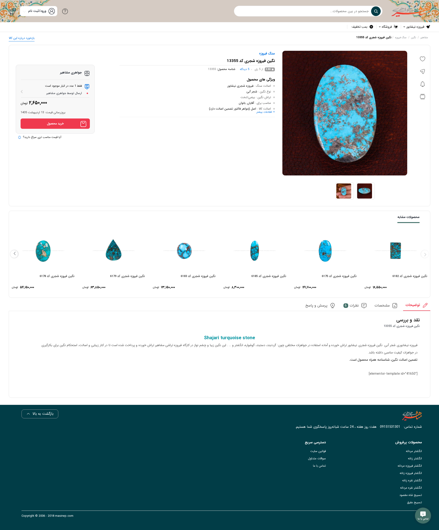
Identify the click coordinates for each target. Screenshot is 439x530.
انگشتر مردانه (414, 451)
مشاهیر (424, 38)
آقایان (250, 103)
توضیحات (412, 305)
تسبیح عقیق (414, 502)
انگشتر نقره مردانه (411, 487)
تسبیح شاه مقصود (410, 495)
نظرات (352, 306)
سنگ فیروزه (401, 38)
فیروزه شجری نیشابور (240, 85)
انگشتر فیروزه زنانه (411, 473)
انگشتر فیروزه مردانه (410, 465)
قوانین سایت (318, 451)
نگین (413, 38)
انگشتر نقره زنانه (412, 480)
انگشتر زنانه (415, 458)
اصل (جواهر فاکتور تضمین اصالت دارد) (232, 108)
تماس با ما (319, 465)
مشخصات (382, 306)
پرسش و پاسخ (316, 306)
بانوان (242, 103)
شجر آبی (251, 91)
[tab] (416, 306)
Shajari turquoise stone (229, 338)
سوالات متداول (317, 458)
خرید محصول (55, 123)
